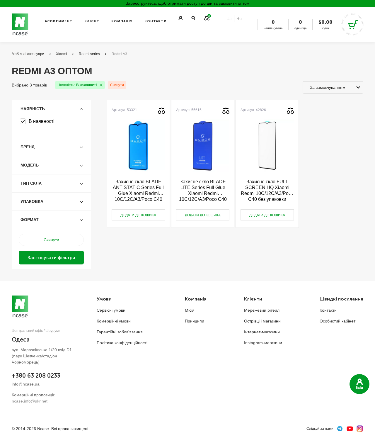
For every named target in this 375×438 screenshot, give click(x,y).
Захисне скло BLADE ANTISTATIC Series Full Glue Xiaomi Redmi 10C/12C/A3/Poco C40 (138, 190)
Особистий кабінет (337, 321)
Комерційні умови (114, 321)
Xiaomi (61, 54)
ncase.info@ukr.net (29, 401)
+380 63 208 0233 (36, 375)
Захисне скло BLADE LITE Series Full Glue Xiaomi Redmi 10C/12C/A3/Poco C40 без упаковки (203, 190)
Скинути (117, 85)
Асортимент (59, 21)
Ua (229, 18)
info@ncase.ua (26, 384)
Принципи (194, 321)
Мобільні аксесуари (28, 54)
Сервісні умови (111, 310)
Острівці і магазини (262, 321)
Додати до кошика (138, 215)
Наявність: (77, 85)
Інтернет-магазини (262, 332)
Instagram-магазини (263, 342)
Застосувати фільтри (51, 257)
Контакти (155, 21)
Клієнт (92, 21)
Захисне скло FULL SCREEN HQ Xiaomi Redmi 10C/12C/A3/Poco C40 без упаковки (267, 190)
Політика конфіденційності (122, 342)
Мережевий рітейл (261, 310)
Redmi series (89, 54)
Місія (190, 310)
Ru (239, 18)
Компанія (122, 21)
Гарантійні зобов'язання (120, 332)
